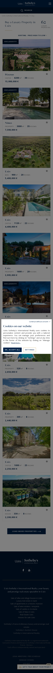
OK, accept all (12, 350)
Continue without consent (38, 321)
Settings (29, 350)
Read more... (16, 343)
